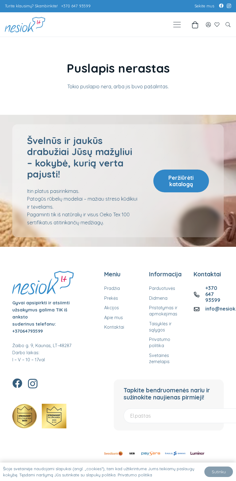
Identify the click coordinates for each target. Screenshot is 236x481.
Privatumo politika (135, 474)
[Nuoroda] (208, 25)
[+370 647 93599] (199, 294)
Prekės (111, 298)
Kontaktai (114, 327)
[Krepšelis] (195, 24)
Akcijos (111, 308)
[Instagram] (229, 6)
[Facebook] (221, 6)
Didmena (158, 298)
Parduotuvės (162, 288)
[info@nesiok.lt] (199, 309)
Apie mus (113, 317)
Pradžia (112, 288)
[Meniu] (177, 24)
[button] (228, 25)
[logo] (25, 24)
